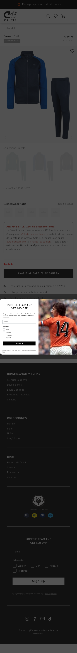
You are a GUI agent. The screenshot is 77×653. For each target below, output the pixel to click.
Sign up (19, 343)
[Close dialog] (74, 301)
